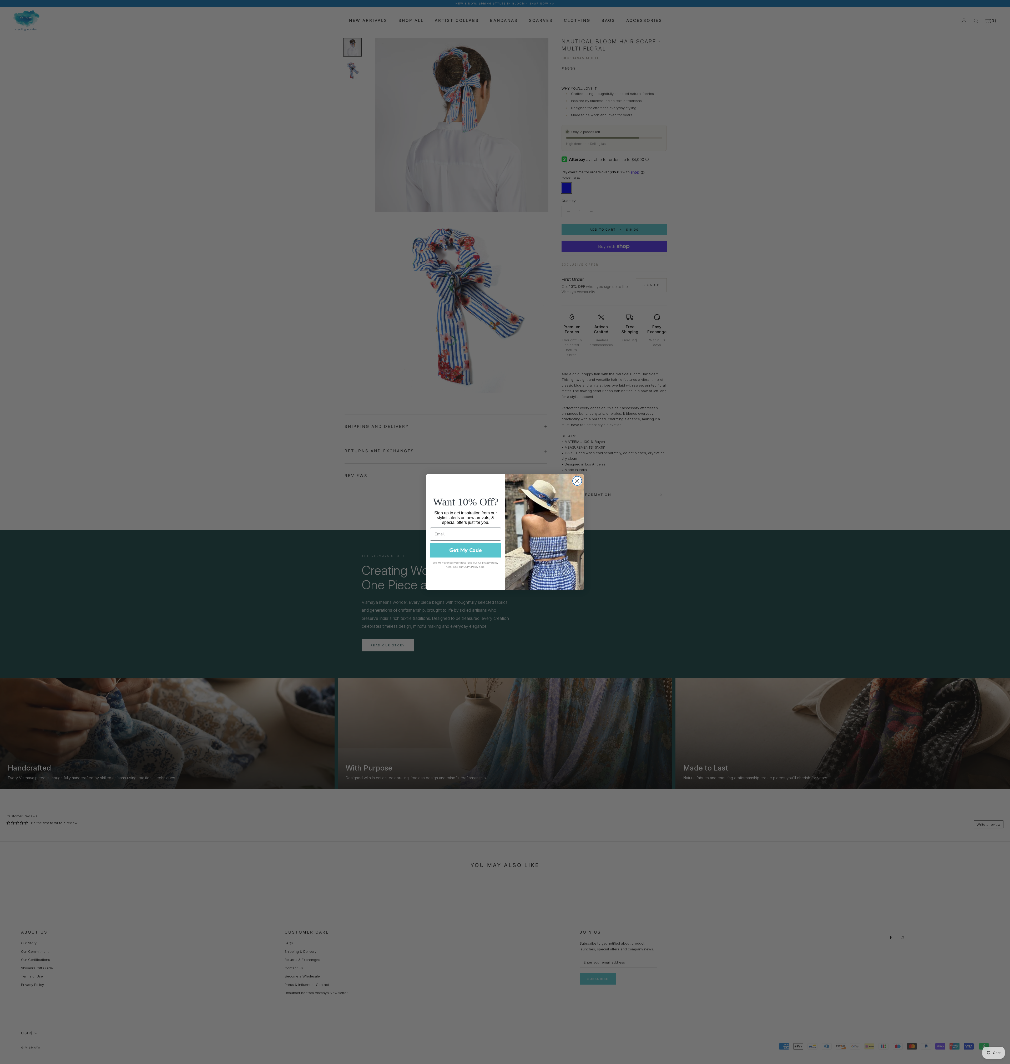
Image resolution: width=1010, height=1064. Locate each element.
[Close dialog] (577, 480)
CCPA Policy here (473, 566)
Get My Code (465, 550)
